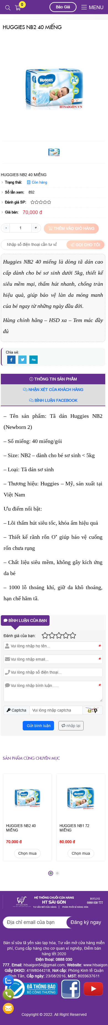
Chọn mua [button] (27, 853)
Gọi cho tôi (87, 245)
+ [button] (35, 227)
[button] (8, 8)
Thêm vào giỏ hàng (73, 228)
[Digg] (33, 360)
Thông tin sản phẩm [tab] (55, 379)
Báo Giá (63, 7)
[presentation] (11, 826)
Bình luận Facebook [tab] (55, 400)
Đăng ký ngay (86, 922)
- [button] (6, 227)
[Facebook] (11, 360)
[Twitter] (22, 360)
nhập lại (72, 725)
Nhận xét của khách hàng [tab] (55, 389)
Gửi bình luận (38, 725)
